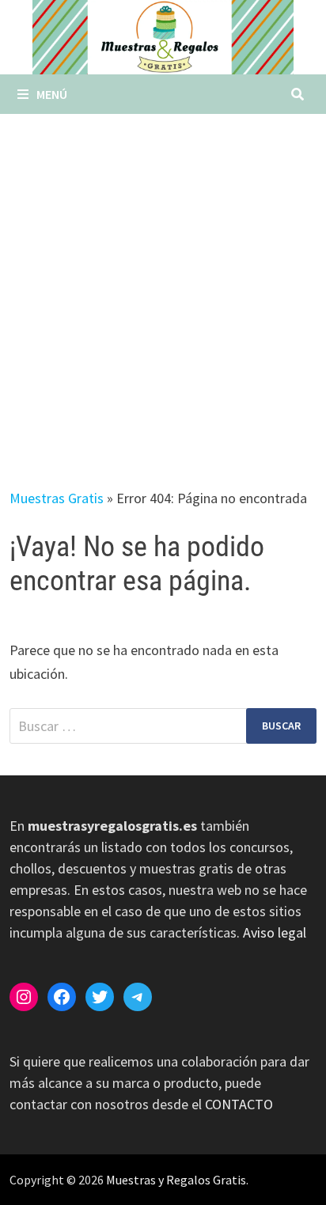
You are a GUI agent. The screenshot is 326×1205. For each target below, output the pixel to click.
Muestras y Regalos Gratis (176, 1180)
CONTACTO (239, 1104)
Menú (51, 94)
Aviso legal (274, 932)
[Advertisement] (163, 285)
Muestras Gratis (56, 498)
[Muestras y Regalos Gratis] (163, 36)
